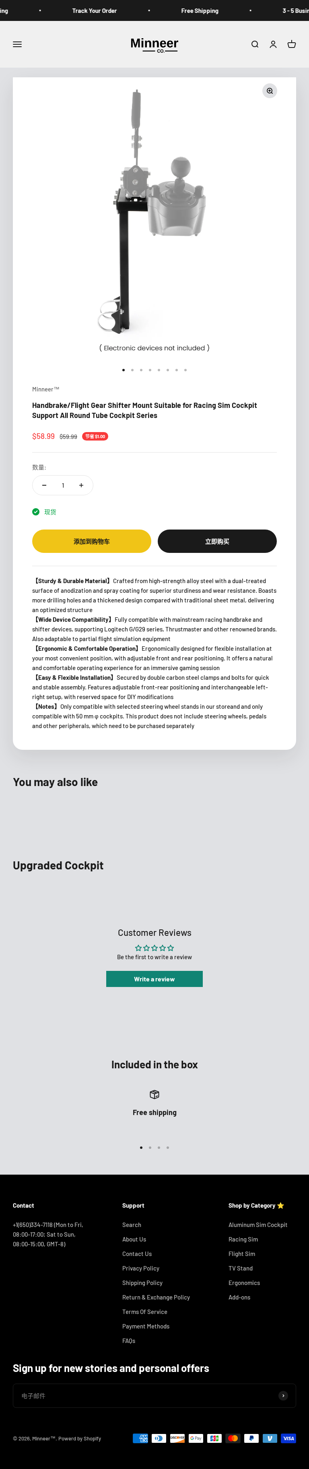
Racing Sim (243, 1239)
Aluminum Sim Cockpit (258, 1224)
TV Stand (241, 1268)
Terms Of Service (144, 1311)
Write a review (154, 979)
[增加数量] (81, 485)
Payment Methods (145, 1326)
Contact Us (137, 1253)
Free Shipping (189, 10)
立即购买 (217, 541)
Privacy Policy (140, 1268)
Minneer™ (46, 389)
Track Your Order (84, 10)
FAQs (128, 1340)
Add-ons (239, 1297)
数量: (39, 467)
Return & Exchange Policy (156, 1297)
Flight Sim (242, 1253)
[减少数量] (44, 485)
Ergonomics (244, 1282)
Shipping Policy (142, 1282)
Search (131, 1224)
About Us (134, 1239)
